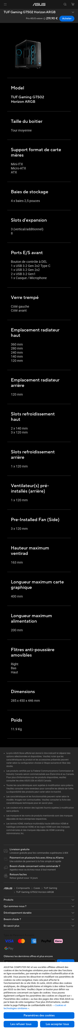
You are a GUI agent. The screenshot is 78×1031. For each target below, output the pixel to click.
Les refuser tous (20, 1024)
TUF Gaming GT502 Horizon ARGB (30, 12)
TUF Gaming (50, 888)
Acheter (66, 18)
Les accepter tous (57, 1024)
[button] (5, 4)
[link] (39, 4)
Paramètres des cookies (39, 1015)
